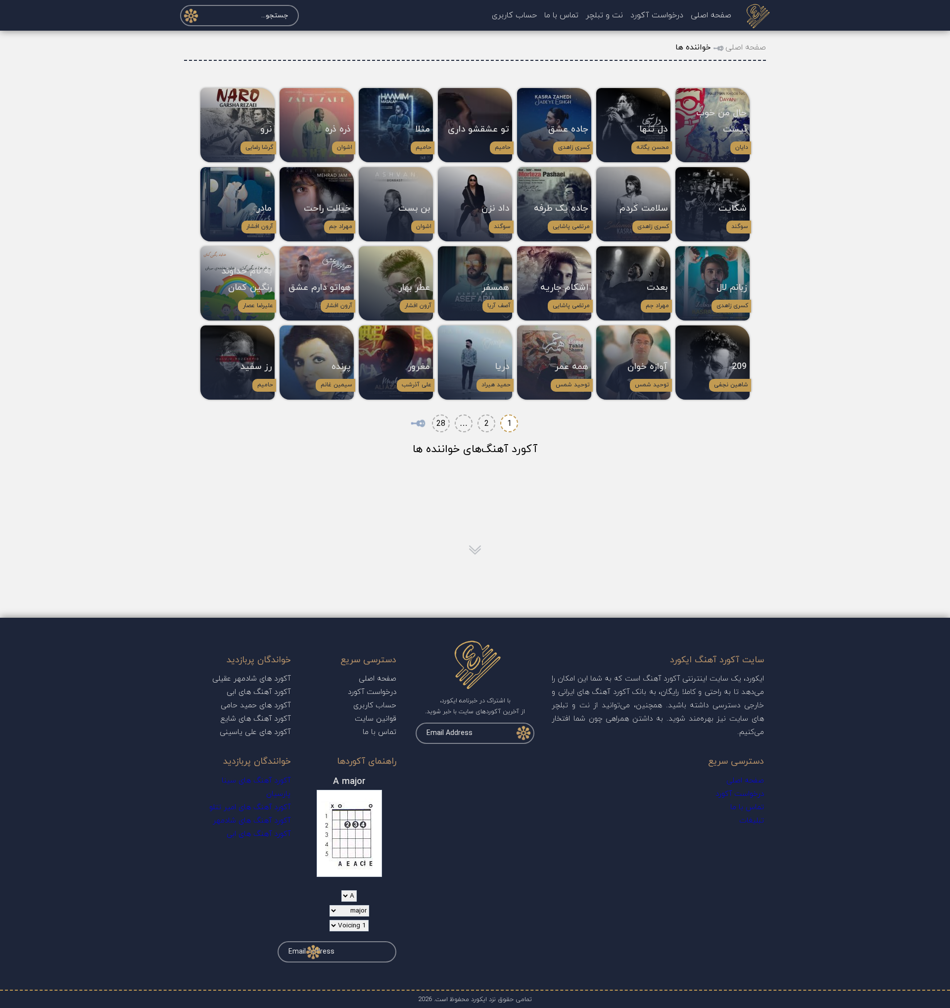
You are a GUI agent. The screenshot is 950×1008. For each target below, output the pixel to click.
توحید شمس (652, 385)
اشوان (344, 147)
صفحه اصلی (711, 15)
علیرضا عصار (258, 306)
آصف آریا (499, 306)
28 (440, 423)
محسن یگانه (652, 147)
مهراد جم (340, 226)
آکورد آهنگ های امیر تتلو (249, 807)
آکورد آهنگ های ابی (258, 692)
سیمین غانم (336, 385)
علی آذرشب (416, 385)
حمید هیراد (496, 385)
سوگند (739, 226)
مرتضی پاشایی (571, 226)
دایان (741, 147)
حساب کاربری (514, 15)
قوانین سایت (375, 719)
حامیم (503, 147)
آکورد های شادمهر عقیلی (251, 679)
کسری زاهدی (574, 147)
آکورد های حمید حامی (255, 705)
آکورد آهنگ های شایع (255, 719)
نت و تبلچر (604, 15)
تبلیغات (751, 821)
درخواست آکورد (656, 15)
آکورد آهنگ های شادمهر (251, 821)
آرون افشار (259, 226)
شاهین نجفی (731, 385)
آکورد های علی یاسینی (255, 732)
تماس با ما (561, 15)
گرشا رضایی (259, 147)
